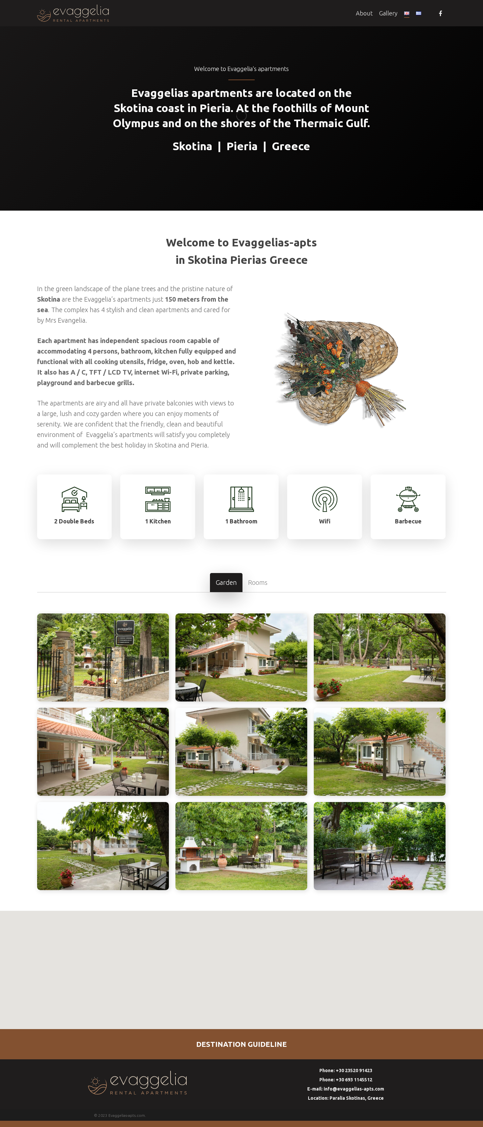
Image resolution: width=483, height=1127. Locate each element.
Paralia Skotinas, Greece (346, 1098)
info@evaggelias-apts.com (345, 1089)
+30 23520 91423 (345, 1070)
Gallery (388, 13)
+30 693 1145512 (345, 1079)
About (364, 13)
